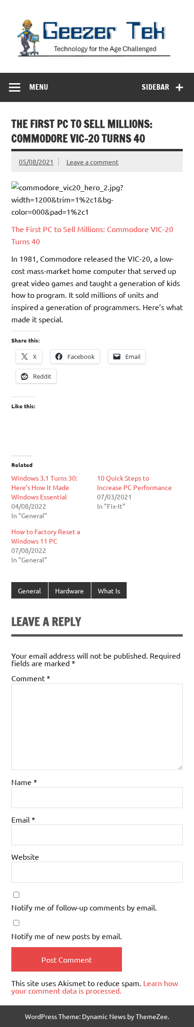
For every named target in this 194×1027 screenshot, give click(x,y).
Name (24, 782)
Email (23, 819)
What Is (109, 590)
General (29, 590)
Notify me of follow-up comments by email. (84, 907)
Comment (30, 678)
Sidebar (155, 87)
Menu (38, 87)
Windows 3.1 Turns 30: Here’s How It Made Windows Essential (44, 487)
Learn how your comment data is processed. (94, 986)
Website (25, 856)
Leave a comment (92, 161)
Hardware (69, 590)
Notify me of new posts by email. (66, 936)
